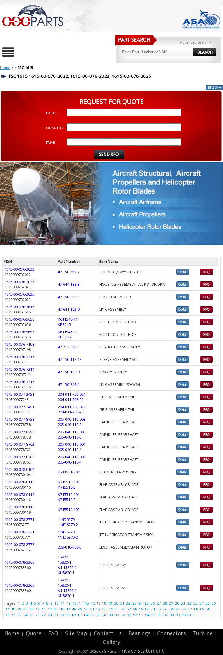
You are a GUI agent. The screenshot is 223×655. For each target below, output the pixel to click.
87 (104, 614)
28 (165, 603)
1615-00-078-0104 (19, 469)
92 (135, 614)
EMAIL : (51, 142)
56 (123, 609)
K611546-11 (68, 319)
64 (172, 609)
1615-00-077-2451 (19, 394)
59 (141, 609)
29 (171, 603)
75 (31, 614)
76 (37, 614)
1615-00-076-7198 (19, 344)
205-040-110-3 (70, 424)
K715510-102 (69, 509)
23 (134, 603)
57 (129, 609)
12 (68, 603)
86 (98, 614)
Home (5, 67)
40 (25, 609)
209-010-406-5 (70, 547)
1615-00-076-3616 (19, 306)
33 (195, 603)
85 (92, 614)
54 (111, 609)
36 (214, 603)
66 (184, 609)
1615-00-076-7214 (19, 369)
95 (153, 614)
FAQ (53, 633)
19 (110, 603)
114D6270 (66, 519)
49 (80, 609)
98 (172, 614)
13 (75, 603)
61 (153, 609)
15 (87, 603)
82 (74, 614)
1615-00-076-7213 (19, 356)
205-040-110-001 (72, 444)
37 (7, 609)
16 (93, 603)
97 (165, 614)
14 (81, 603)
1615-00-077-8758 (19, 419)
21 (122, 603)
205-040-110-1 (70, 449)
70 (208, 609)
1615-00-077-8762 (19, 444)
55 (117, 609)
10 (56, 603)
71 (7, 614)
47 (68, 609)
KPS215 (64, 324)
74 (25, 614)
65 (178, 609)
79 (56, 614)
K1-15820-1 (67, 567)
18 (104, 603)
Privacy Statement (140, 650)
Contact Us (108, 633)
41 (31, 609)
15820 (63, 557)
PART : (51, 113)
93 (141, 614)
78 (50, 614)
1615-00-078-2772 (19, 544)
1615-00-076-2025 (19, 294)
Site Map (76, 633)
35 (208, 603)
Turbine (203, 633)
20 (116, 603)
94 (147, 614)
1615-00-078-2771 (19, 519)
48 (74, 609)
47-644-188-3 (69, 284)
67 (190, 609)
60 (147, 609)
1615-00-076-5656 (19, 319)
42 (37, 609)
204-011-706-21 (71, 399)
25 (147, 603)
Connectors (171, 633)
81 (68, 614)
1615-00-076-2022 (19, 269)
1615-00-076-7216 (19, 381)
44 (50, 609)
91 (129, 614)
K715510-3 (66, 487)
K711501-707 (69, 472)
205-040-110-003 (72, 419)
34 (201, 603)
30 (177, 603)
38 (13, 609)
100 (185, 614)
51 (92, 609)
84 (86, 614)
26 (153, 603)
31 (183, 603)
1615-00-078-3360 (19, 562)
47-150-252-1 (69, 296)
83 (80, 614)
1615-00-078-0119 (19, 507)
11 (62, 603)
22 (128, 603)
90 (123, 614)
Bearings (139, 633)
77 (44, 614)
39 (19, 609)
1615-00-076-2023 (19, 281)
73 (19, 614)
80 (62, 614)
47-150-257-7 (69, 271)
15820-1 (64, 562)
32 (189, 603)
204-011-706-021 (72, 394)
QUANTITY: (55, 127)
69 (202, 609)
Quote (34, 633)
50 (86, 609)
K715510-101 (69, 481)
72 (13, 614)
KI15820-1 (66, 572)
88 (111, 614)
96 (159, 614)
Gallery (111, 641)
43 (44, 609)
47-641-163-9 (69, 309)
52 (98, 609)
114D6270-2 (68, 524)
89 (117, 614)
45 (56, 609)
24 (141, 603)
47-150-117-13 (70, 359)
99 (178, 614)
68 (196, 609)
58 (135, 609)
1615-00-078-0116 (19, 481)
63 (165, 609)
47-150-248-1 (69, 384)
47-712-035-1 (69, 346)
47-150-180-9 (69, 371)
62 (159, 609)
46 (62, 609)
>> (192, 614)
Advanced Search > (195, 42)
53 (104, 609)
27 (159, 603)
